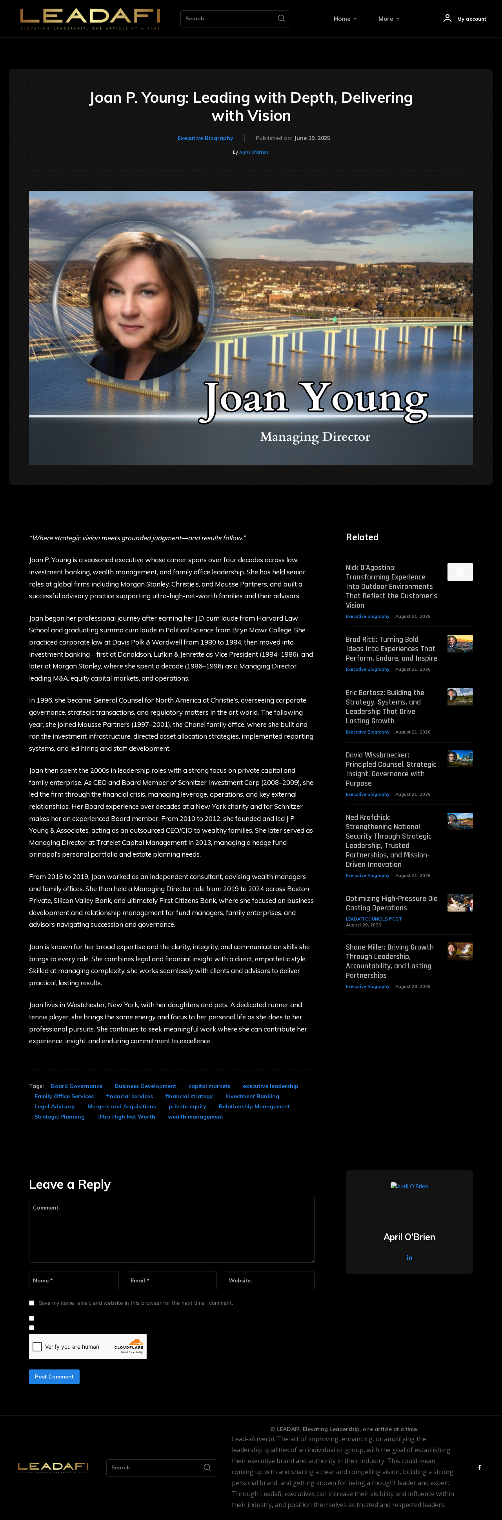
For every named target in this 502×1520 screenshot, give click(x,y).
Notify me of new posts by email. (77, 1328)
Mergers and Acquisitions (121, 1106)
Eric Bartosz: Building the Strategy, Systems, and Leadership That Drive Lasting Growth (385, 707)
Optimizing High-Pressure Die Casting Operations (392, 903)
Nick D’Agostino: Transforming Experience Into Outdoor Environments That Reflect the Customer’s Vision (391, 586)
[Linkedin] (410, 1257)
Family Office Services (64, 1096)
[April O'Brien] (409, 1201)
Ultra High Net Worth (126, 1116)
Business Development (145, 1086)
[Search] (281, 18)
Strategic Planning (60, 1116)
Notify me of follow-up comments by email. (90, 1318)
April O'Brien (253, 152)
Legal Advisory (55, 1106)
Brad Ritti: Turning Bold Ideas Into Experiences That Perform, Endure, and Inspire (391, 648)
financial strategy (189, 1096)
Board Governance (76, 1086)
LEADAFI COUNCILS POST (374, 919)
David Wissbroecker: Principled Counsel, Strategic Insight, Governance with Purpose (391, 769)
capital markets (209, 1086)
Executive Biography (205, 138)
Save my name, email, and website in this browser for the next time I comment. (136, 1303)
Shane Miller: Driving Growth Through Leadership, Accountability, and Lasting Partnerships (390, 961)
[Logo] (90, 19)
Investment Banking (252, 1096)
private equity (187, 1106)
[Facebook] (479, 1468)
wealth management (195, 1116)
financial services (129, 1096)
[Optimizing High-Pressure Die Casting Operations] (460, 903)
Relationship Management (254, 1106)
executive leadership (270, 1086)
